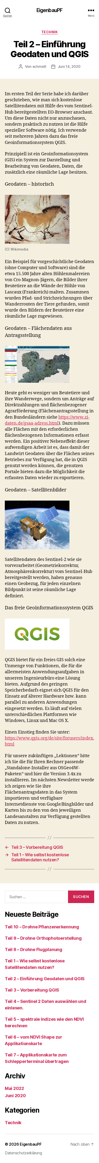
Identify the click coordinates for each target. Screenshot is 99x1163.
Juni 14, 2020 (69, 66)
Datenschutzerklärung (23, 1152)
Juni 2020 (15, 1095)
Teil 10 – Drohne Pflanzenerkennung (42, 926)
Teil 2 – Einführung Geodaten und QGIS (45, 978)
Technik (49, 32)
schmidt (39, 66)
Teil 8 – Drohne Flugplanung (33, 949)
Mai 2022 (14, 1088)
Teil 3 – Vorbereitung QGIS (32, 990)
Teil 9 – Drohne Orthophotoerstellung (43, 938)
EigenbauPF (49, 10)
